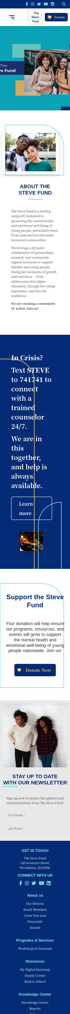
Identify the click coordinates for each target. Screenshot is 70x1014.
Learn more (26, 508)
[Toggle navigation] (12, 17)
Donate (59, 17)
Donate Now (38, 670)
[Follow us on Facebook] (27, 4)
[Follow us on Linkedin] (52, 4)
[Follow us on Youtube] (46, 4)
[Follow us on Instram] (32, 4)
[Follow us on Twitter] (39, 4)
